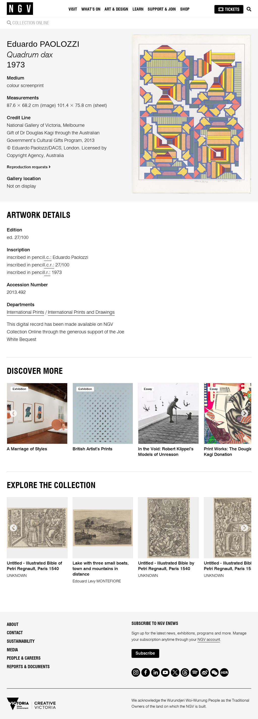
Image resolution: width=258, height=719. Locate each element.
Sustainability (21, 642)
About (12, 625)
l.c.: (47, 257)
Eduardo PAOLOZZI (43, 44)
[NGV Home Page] (20, 9)
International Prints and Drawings (81, 312)
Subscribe (145, 653)
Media (12, 650)
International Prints (25, 312)
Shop (184, 9)
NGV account (209, 640)
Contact (15, 633)
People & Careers (24, 658)
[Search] (249, 9)
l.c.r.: (49, 265)
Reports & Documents (28, 667)
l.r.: (47, 272)
